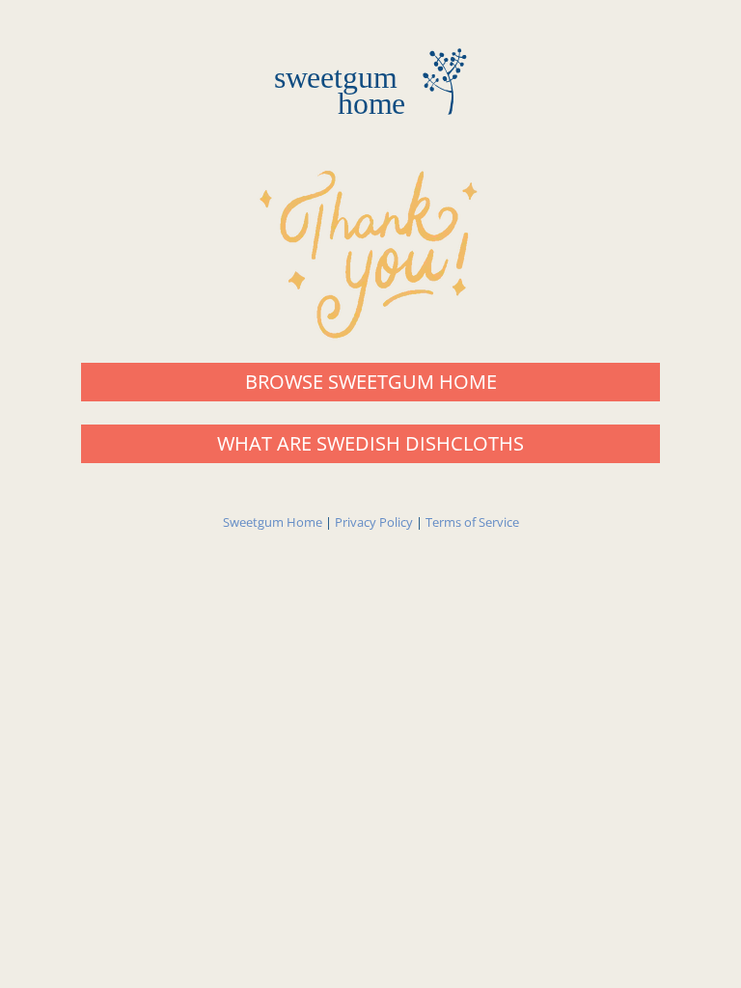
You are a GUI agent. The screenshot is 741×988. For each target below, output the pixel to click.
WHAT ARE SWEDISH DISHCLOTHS (370, 443)
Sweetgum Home (272, 522)
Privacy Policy (374, 522)
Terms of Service (472, 522)
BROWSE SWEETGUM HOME (371, 382)
